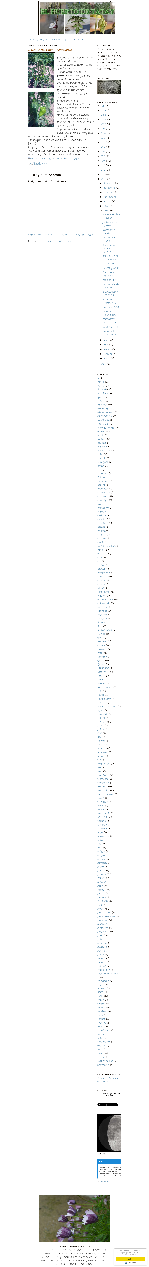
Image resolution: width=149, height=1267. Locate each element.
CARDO (101, 515)
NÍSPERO (102, 828)
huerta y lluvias (111, 268)
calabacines (103, 492)
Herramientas (105, 687)
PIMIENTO (37, 165)
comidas (102, 569)
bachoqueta (104, 450)
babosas (102, 446)
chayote (101, 534)
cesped (101, 530)
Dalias (100, 588)
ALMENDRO (103, 423)
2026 (104, 105)
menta (100, 805)
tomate (101, 1026)
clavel (100, 557)
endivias (101, 595)
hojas (100, 710)
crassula (102, 580)
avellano (101, 439)
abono (100, 381)
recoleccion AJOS (109, 239)
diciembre (109, 183)
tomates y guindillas (108, 274)
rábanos (102, 962)
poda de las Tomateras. (110, 333)
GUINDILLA (103, 668)
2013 (103, 165)
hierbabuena (104, 698)
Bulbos (101, 477)
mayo (107, 340)
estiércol (102, 614)
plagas (100, 908)
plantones (102, 920)
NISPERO (102, 824)
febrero (108, 354)
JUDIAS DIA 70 (110, 326)
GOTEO (101, 664)
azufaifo (101, 443)
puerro (101, 950)
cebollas (101, 519)
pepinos (101, 882)
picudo (101, 893)
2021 (103, 128)
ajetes (100, 397)
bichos (100, 465)
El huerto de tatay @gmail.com (107, 1080)
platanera (102, 927)
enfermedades (105, 599)
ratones (101, 966)
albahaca (102, 404)
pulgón (101, 954)
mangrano (103, 779)
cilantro (101, 538)
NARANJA (102, 817)
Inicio (64, 234)
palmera (102, 863)
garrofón (102, 649)
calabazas (103, 496)
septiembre (110, 197)
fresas (100, 637)
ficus (99, 626)
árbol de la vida (106, 427)
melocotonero (105, 794)
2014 (103, 160)
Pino (99, 905)
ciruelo (101, 549)
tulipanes (102, 1045)
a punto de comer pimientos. (109, 248)
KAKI (99, 733)
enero (107, 358)
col (99, 561)
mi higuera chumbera (109, 313)
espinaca (102, 611)
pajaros (101, 859)
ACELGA (101, 389)
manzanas (103, 782)
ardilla (100, 435)
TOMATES (102, 1030)
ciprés (100, 542)
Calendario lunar (105, 1181)
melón (100, 798)
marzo (107, 349)
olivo (99, 847)
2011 (103, 174)
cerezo (101, 527)
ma (99, 759)
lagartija (101, 740)
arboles (101, 431)
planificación (104, 912)
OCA (99, 843)
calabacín (102, 488)
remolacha (103, 980)
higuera (101, 702)
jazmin (100, 725)
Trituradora (103, 1041)
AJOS (100, 401)
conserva (102, 576)
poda (100, 935)
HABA (100, 675)
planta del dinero (107, 916)
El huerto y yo (59, 39)
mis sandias (109, 280)
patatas (101, 874)
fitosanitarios (104, 630)
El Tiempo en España (109, 1093)
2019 (103, 138)
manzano (102, 786)
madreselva (103, 763)
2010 (103, 179)
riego (100, 984)
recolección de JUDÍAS (111, 286)
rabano (101, 958)
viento (100, 1053)
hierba (100, 695)
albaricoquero (105, 412)
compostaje (103, 572)
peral (100, 885)
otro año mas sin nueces (110, 257)
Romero (101, 988)
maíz (99, 771)
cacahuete (103, 481)
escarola (102, 607)
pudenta (102, 947)
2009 (103, 364)
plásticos (102, 924)
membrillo (102, 801)
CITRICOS (102, 553)
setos (100, 1015)
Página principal (38, 39)
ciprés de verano (106, 546)
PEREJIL (101, 889)
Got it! (130, 1259)
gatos (100, 653)
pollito (100, 939)
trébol (100, 1034)
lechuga (101, 748)
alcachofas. (103, 420)
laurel (100, 744)
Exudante (102, 618)
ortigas (101, 851)
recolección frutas (107, 973)
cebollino (102, 523)
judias (100, 729)
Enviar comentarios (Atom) (57, 241)
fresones (102, 641)
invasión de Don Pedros (111, 216)
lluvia (100, 756)
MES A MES (78, 39)
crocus (101, 584)
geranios (102, 656)
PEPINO (101, 878)
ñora (100, 840)
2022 (104, 124)
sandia (101, 1003)
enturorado (103, 603)
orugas (101, 855)
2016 (103, 151)
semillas (101, 1007)
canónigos (102, 500)
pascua (101, 870)
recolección (103, 969)
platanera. (103, 931)
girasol (100, 660)
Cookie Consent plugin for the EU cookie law (130, 1262)
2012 (103, 170)
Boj (99, 469)
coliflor (101, 565)
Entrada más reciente (40, 234)
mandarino (103, 775)
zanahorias (103, 1064)
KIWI (99, 737)
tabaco (101, 1019)
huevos (101, 717)
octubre (108, 192)
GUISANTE (102, 672)
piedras (101, 897)
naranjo (101, 821)
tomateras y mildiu (110, 231)
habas (100, 679)
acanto (101, 385)
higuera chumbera (107, 706)
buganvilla (102, 473)
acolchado (103, 393)
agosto (108, 201)
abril (106, 344)
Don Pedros (103, 591)
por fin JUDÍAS (111, 307)
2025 (104, 110)
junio (106, 210)
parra (100, 866)
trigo (100, 1038)
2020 (104, 133)
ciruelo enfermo (111, 263)
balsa (100, 454)
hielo (99, 691)
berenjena (102, 462)
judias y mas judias (110, 224)
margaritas (103, 790)
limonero (102, 752)
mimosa (101, 809)
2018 (103, 142)
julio (106, 206)
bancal (101, 458)
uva (99, 1049)
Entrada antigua (85, 234)
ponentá (102, 943)
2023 (104, 119)
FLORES (101, 633)
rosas (100, 996)
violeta (101, 1057)
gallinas (101, 645)
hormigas (102, 714)
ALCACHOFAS (104, 416)
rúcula (100, 999)
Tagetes (101, 1022)
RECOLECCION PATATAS (111, 293)
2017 (103, 147)
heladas (101, 683)
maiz (99, 767)
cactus (101, 485)
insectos (101, 721)
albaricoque (103, 408)
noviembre (110, 187)
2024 (104, 115)
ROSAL (101, 992)
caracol (101, 511)
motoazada (103, 813)
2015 (103, 156)
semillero (102, 1011)
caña (100, 504)
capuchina (103, 507)
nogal (100, 832)
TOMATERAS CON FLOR (109, 321)
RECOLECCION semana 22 (111, 301)
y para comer (105, 1061)
